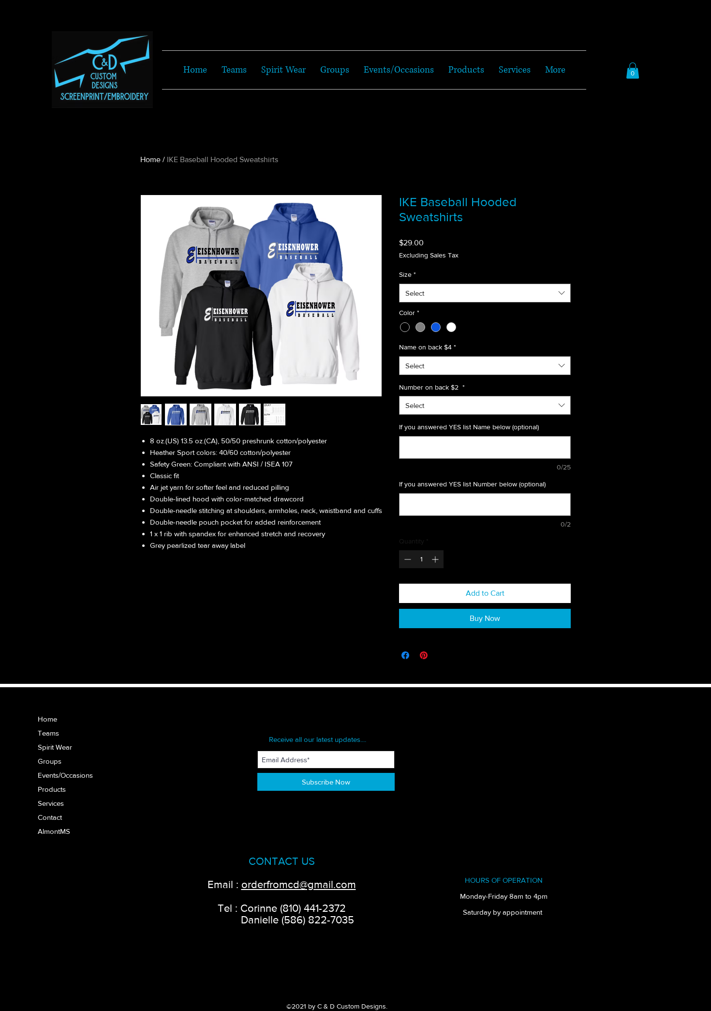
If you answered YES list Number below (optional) (472, 484)
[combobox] (485, 293)
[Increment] (436, 559)
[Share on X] (442, 655)
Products (52, 789)
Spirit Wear (55, 747)
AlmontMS (54, 831)
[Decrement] (406, 559)
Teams (48, 733)
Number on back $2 (432, 387)
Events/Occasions (65, 775)
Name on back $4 (427, 347)
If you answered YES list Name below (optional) (469, 427)
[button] (632, 70)
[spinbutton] (421, 559)
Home (150, 159)
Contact (50, 817)
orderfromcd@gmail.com (298, 884)
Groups (49, 761)
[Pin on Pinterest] (424, 655)
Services (51, 803)
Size (407, 274)
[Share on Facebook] (405, 655)
